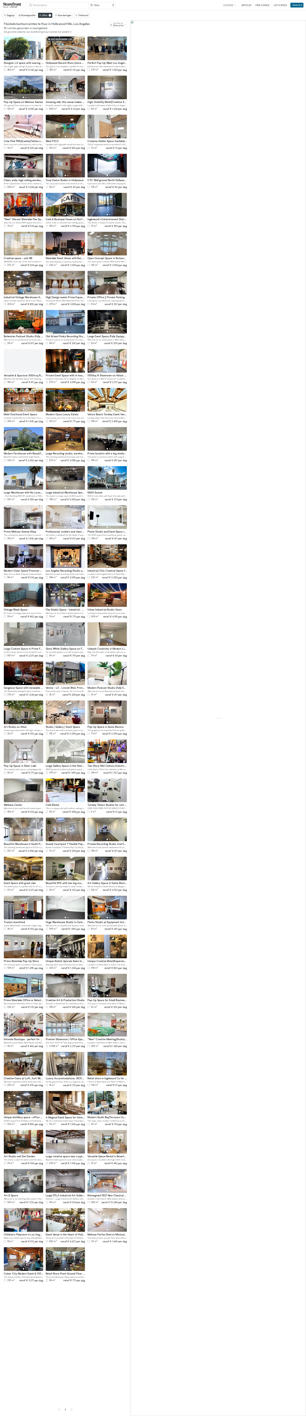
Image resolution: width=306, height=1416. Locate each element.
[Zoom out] (134, 1407)
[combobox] (57, 5)
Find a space (262, 5)
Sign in (296, 5)
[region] (218, 718)
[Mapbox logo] (139, 1413)
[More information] (70, 32)
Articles (246, 5)
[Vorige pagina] (59, 1409)
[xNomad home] (12, 5)
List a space (280, 5)
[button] (23, 58)
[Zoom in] (134, 1403)
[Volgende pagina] (71, 1409)
